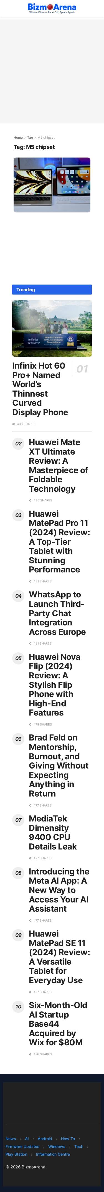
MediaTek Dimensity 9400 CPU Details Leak (53, 832)
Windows (56, 1146)
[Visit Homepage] (51, 8)
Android (45, 1138)
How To (68, 1138)
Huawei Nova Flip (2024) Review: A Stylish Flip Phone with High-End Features (54, 685)
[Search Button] (95, 8)
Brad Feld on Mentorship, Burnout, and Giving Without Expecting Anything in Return (58, 765)
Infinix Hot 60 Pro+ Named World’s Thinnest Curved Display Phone (40, 389)
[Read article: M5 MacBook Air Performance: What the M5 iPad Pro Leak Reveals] (52, 185)
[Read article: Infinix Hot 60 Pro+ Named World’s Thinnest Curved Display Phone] (52, 328)
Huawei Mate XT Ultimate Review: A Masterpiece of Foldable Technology (58, 465)
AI (27, 1138)
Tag (30, 137)
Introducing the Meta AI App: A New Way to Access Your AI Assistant (59, 890)
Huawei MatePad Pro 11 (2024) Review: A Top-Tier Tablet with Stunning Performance (59, 542)
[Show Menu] (8, 8)
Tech (78, 1146)
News (11, 1138)
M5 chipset (46, 137)
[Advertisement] (52, 71)
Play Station (16, 1154)
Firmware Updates (22, 1146)
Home (18, 137)
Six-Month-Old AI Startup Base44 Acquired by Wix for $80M (58, 1023)
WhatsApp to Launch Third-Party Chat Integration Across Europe (57, 612)
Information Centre (53, 1154)
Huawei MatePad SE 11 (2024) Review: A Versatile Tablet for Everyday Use (59, 957)
